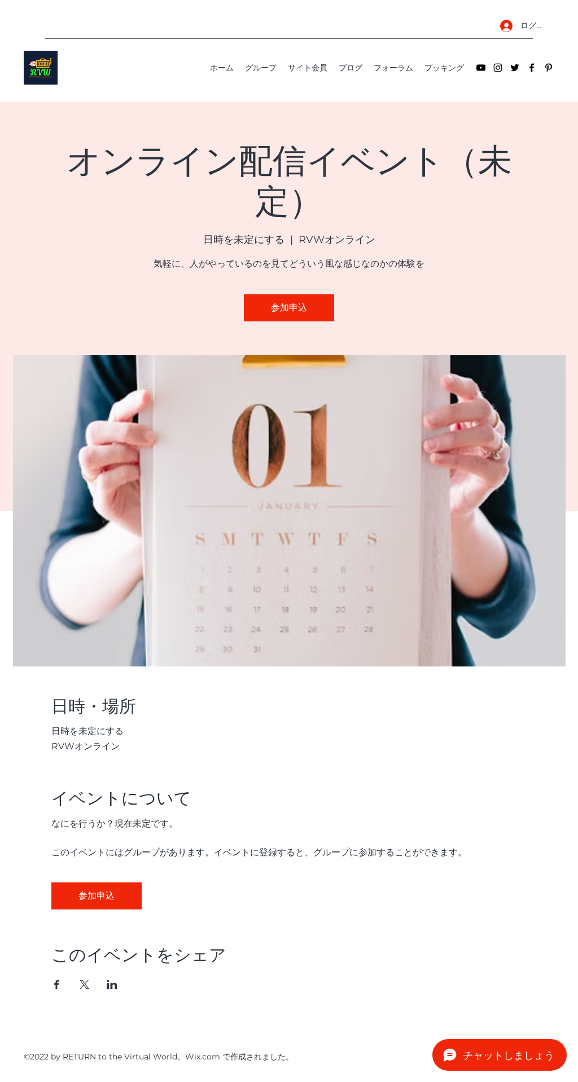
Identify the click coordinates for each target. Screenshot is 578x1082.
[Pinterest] (548, 67)
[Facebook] (531, 67)
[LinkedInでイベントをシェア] (112, 984)
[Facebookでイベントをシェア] (56, 984)
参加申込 (289, 307)
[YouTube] (481, 67)
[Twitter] (514, 67)
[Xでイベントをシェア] (84, 984)
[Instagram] (497, 67)
